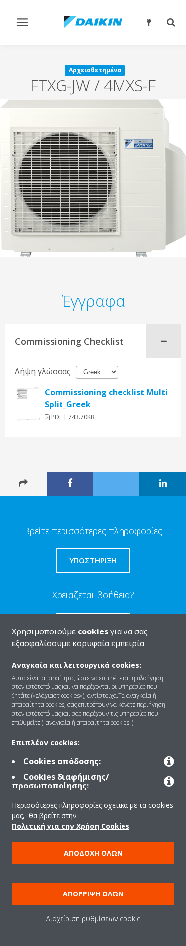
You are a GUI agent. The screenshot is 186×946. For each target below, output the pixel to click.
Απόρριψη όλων (93, 893)
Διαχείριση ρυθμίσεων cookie (93, 918)
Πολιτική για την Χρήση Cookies (70, 826)
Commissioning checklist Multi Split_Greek (106, 398)
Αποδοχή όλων (93, 853)
